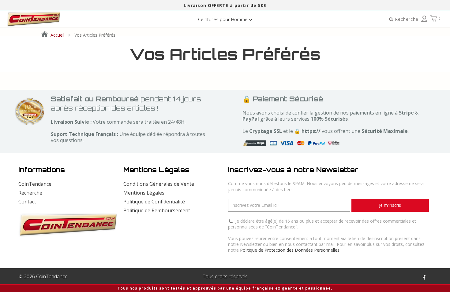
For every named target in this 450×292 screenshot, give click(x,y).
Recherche (30, 192)
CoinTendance (34, 184)
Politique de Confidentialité (154, 201)
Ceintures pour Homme (223, 19)
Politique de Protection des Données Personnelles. (290, 250)
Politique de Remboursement (156, 210)
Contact (27, 201)
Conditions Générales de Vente (158, 184)
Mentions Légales (143, 192)
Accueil (56, 35)
